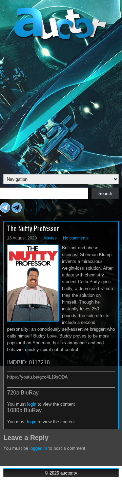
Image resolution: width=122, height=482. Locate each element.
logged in (38, 448)
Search (105, 193)
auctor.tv (68, 473)
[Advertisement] (61, 106)
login (31, 404)
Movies (50, 238)
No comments (75, 238)
